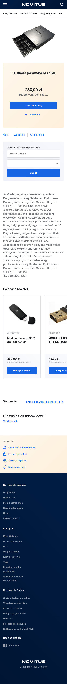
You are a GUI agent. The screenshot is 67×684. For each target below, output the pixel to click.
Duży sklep (9, 497)
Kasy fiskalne (10, 13)
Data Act (8, 618)
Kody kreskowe (11, 556)
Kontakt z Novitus (12, 608)
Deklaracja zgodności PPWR (18, 629)
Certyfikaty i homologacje (22, 447)
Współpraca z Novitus (15, 603)
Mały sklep (9, 492)
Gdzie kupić (37, 134)
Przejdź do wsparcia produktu (43, 401)
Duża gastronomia (13, 508)
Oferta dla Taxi (11, 518)
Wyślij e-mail (10, 421)
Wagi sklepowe (48, 13)
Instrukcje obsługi (17, 454)
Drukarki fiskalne (28, 13)
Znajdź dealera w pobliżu (16, 598)
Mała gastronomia (13, 502)
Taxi (5, 562)
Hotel (6, 513)
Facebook (14, 645)
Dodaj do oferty (33, 105)
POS (61, 13)
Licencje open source (14, 623)
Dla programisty (16, 467)
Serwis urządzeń (17, 460)
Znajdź (33, 173)
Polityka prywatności (14, 613)
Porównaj (35, 114)
